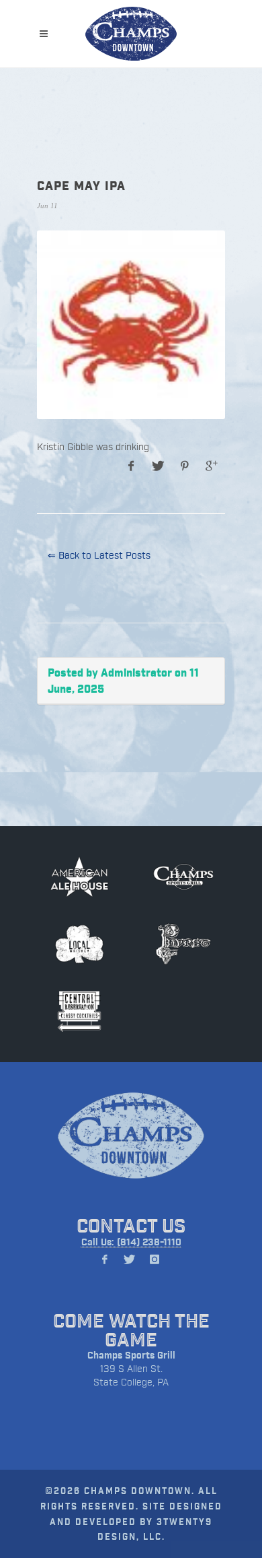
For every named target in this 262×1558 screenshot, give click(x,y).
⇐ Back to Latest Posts (99, 555)
